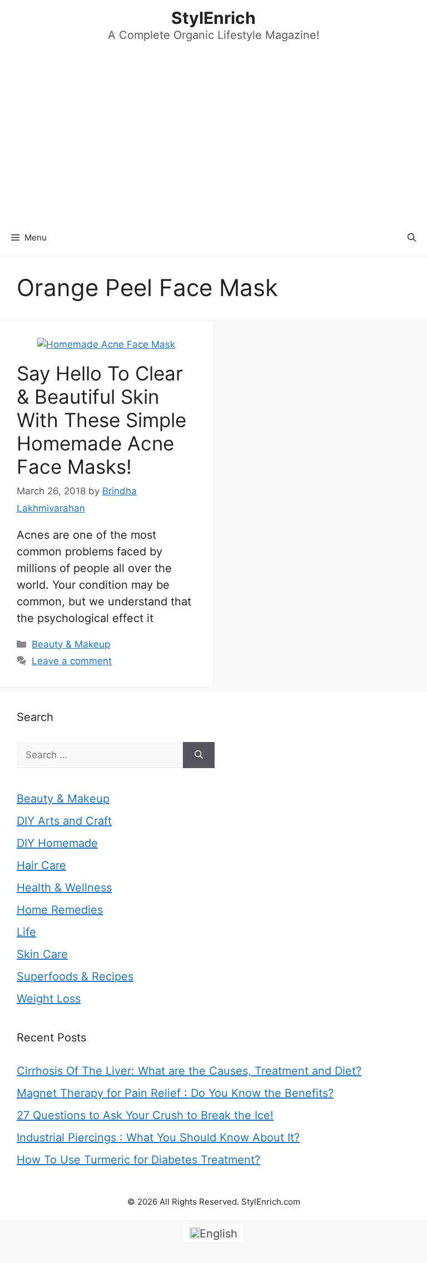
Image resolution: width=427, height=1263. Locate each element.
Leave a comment (72, 660)
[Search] (199, 755)
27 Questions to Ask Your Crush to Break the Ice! (145, 1115)
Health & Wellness (64, 887)
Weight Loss (49, 998)
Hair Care (41, 865)
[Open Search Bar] (411, 237)
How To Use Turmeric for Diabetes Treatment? (138, 1159)
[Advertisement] (213, 137)
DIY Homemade (57, 843)
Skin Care (42, 954)
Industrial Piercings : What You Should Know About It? (158, 1137)
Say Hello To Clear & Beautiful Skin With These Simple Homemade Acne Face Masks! (101, 420)
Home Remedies (60, 909)
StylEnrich (213, 18)
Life (26, 932)
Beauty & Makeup (71, 644)
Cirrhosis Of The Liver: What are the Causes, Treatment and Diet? (189, 1070)
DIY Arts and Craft (64, 821)
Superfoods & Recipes (75, 976)
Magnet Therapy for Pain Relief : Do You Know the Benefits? (175, 1093)
